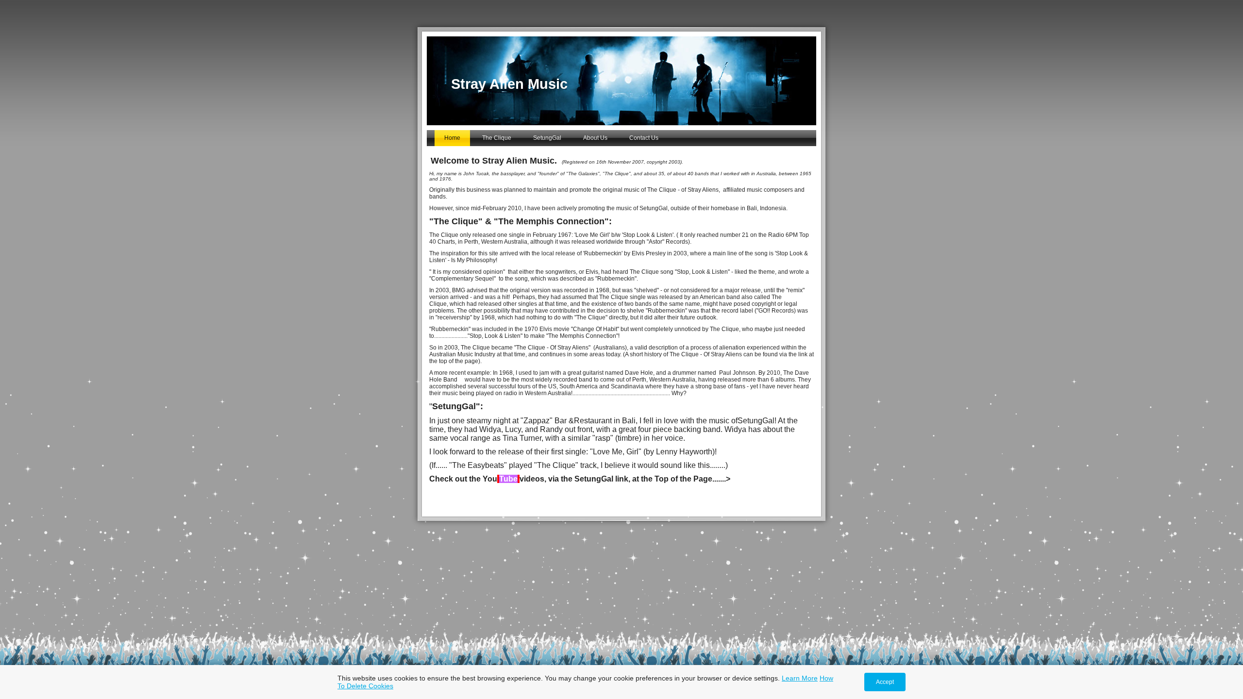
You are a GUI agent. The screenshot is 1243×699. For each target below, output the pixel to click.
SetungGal (547, 137)
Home (452, 137)
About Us (595, 137)
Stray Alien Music (509, 84)
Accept (885, 682)
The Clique (496, 137)
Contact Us (643, 137)
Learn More (800, 678)
